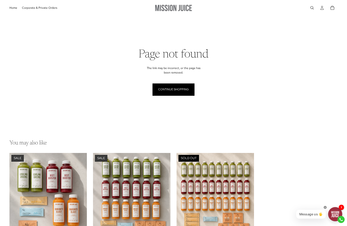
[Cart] (332, 8)
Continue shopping (173, 89)
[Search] (312, 8)
